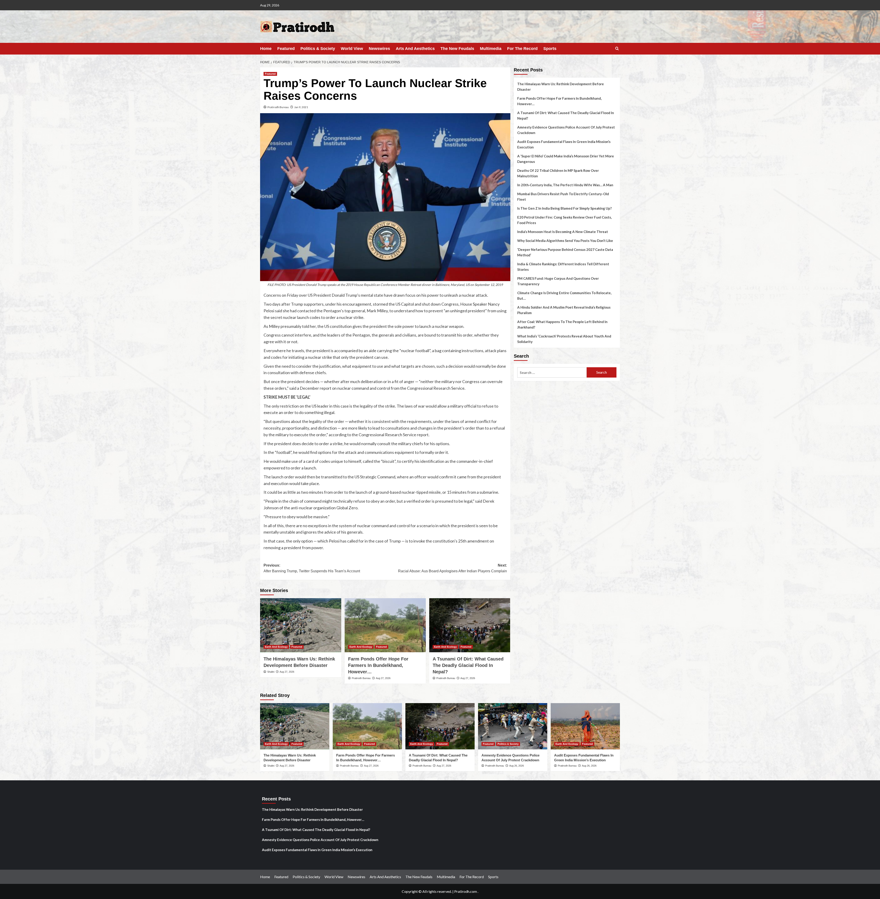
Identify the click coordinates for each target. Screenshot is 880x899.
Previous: (312, 568)
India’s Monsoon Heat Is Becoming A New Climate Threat (562, 232)
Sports (549, 48)
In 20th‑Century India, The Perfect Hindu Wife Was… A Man (565, 185)
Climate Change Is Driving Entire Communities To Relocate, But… (564, 295)
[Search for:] (552, 372)
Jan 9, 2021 (301, 107)
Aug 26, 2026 (516, 765)
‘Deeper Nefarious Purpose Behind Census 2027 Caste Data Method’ (565, 252)
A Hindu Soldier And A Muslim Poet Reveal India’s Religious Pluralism (563, 310)
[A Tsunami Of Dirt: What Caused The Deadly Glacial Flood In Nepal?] (469, 625)
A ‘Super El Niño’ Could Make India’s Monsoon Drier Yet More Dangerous (565, 159)
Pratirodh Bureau (278, 107)
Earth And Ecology (276, 646)
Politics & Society (317, 48)
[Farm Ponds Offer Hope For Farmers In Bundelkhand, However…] (385, 625)
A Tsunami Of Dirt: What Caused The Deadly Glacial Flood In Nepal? (468, 665)
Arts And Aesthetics (415, 48)
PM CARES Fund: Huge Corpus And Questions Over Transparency (558, 281)
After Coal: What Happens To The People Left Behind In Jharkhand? (562, 324)
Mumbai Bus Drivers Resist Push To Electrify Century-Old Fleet (563, 196)
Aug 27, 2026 (287, 671)
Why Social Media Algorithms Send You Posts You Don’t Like (565, 240)
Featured (286, 48)
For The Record (522, 48)
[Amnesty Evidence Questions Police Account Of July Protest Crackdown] (512, 726)
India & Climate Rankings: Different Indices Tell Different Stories (563, 266)
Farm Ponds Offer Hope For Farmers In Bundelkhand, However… (378, 665)
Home (266, 48)
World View (352, 48)
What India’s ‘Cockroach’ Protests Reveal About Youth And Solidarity (564, 339)
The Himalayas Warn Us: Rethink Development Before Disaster (560, 86)
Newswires (379, 48)
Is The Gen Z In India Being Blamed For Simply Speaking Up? (564, 208)
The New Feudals (457, 48)
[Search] (617, 49)
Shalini (270, 671)
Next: (452, 568)
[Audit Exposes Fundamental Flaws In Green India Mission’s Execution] (585, 726)
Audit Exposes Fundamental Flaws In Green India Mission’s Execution (563, 144)
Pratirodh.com (465, 891)
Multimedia (490, 48)
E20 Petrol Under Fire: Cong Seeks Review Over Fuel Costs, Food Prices (564, 220)
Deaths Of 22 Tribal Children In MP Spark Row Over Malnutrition (558, 173)
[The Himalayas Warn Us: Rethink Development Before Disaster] (300, 625)
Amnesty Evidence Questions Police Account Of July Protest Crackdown (566, 130)
